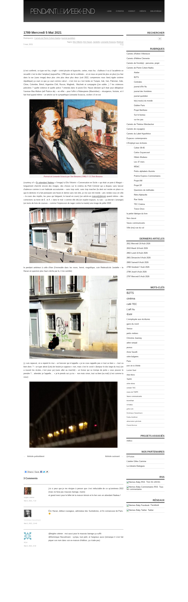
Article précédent (35, 456)
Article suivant (112, 456)
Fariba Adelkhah (132, 417)
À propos (120, 11)
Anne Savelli (132, 352)
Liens (109, 11)
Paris (129, 361)
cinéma (131, 298)
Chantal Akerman (132, 425)
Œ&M (129, 314)
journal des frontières (143, 91)
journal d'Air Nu (140, 87)
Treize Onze (139, 209)
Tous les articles (152, 482)
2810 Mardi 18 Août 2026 (137, 248)
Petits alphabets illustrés (144, 171)
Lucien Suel (131, 370)
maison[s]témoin (99, 196)
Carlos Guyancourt (142, 152)
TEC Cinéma (139, 204)
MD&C (137, 166)
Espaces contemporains (137, 138)
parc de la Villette (133, 366)
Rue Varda (138, 199)
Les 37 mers (139, 162)
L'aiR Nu (131, 309)
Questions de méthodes (144, 190)
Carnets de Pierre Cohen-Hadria (47, 38)
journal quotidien (68, 38)
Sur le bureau (139, 115)
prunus (129, 347)
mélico (129, 441)
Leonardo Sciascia (108, 42)
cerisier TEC (131, 388)
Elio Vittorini (77, 42)
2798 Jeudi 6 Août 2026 (137, 272)
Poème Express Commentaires (147, 176)
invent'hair (130, 400)
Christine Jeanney (134, 338)
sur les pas (138, 119)
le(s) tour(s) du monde (143, 101)
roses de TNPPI (132, 392)
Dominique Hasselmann (32, 520)
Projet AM (138, 181)
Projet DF (138, 185)
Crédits (143, 11)
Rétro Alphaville (140, 195)
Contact (131, 11)
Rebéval (120, 42)
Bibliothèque (156, 11)
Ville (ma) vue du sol (135, 228)
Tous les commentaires (145, 488)
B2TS (136, 77)
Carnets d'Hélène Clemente (138, 58)
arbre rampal (132, 343)
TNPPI (129, 379)
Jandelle (96, 42)
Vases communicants (136, 223)
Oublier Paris (139, 105)
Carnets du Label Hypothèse (139, 134)
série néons (131, 383)
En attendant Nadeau (45, 182)
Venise (129, 329)
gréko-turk (130, 409)
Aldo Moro (131, 375)
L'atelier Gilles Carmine (136, 461)
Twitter (150, 510)
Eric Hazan (87, 42)
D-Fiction (130, 457)
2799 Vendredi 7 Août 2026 (138, 267)
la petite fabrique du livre (137, 213)
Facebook (154, 505)
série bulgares (133, 357)
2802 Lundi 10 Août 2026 (137, 253)
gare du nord (133, 324)
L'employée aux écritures (138, 319)
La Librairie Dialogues (136, 466)
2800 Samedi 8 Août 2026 (137, 262)
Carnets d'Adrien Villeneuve (138, 54)
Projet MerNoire (140, 110)
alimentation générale (134, 421)
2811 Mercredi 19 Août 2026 (138, 243)
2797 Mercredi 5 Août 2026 (138, 276)
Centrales (138, 82)
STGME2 (130, 405)
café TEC (132, 304)
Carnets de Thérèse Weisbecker (140, 124)
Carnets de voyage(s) (136, 129)
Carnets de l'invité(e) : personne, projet (143, 63)
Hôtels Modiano (140, 157)
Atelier (136, 72)
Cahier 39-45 (139, 148)
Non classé (131, 218)
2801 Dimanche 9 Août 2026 (139, 258)
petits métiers (132, 333)
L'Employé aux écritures (137, 143)
